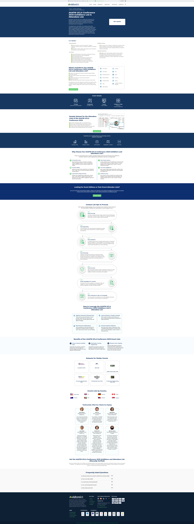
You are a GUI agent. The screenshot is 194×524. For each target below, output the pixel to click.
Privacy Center (73, 512)
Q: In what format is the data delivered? (89, 481)
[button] (97, 475)
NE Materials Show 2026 (97, 381)
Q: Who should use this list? (87, 487)
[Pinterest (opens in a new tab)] (124, 1)
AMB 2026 (97, 367)
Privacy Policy (72, 513)
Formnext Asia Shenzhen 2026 (81, 382)
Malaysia (103, 397)
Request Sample (97, 131)
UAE (88, 397)
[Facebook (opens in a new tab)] (122, 1)
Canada (117, 394)
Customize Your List (73, 89)
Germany (103, 394)
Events (91, 499)
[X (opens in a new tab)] (120, 1)
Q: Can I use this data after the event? (89, 484)
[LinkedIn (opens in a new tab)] (125, 1)
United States (76, 394)
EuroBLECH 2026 (81, 367)
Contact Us (92, 502)
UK (88, 394)
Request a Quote (97, 195)
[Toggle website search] (125, 4)
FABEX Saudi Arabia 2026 (112, 371)
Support (91, 504)
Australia (75, 397)
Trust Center (72, 516)
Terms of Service (73, 515)
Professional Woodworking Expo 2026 (112, 382)
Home (91, 498)
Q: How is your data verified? (87, 478)
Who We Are (92, 501)
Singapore (117, 397)
